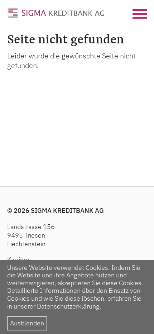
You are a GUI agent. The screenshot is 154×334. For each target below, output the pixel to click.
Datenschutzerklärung (68, 306)
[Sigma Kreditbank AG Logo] (56, 12)
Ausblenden (27, 323)
